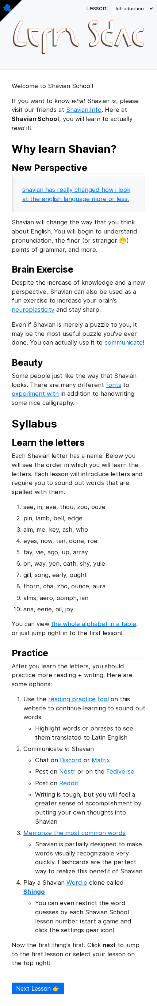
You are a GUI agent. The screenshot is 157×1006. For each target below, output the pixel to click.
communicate (123, 342)
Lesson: (98, 8)
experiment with (35, 393)
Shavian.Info (84, 109)
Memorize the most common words (74, 832)
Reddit (68, 783)
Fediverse (120, 771)
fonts (113, 384)
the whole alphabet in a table (93, 623)
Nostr (67, 771)
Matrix (101, 760)
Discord (71, 760)
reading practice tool (78, 699)
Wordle (76, 882)
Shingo (34, 891)
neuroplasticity (33, 309)
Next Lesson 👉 (38, 988)
